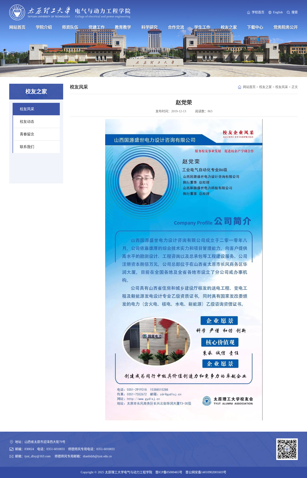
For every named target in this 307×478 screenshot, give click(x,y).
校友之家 (229, 27)
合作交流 (176, 27)
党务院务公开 (286, 27)
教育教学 (123, 27)
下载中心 (255, 27)
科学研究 (149, 27)
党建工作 (97, 27)
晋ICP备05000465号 (168, 472)
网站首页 (17, 27)
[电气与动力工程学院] (69, 12)
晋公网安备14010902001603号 (205, 472)
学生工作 (202, 27)
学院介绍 (44, 27)
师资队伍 (70, 27)
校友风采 (281, 87)
